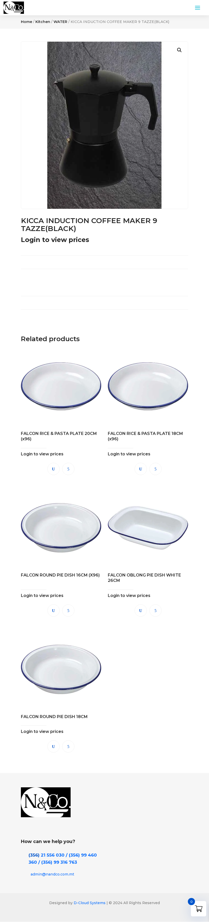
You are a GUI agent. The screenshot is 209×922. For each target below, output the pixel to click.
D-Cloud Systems (89, 903)
